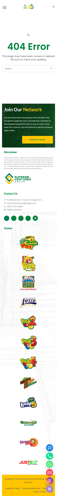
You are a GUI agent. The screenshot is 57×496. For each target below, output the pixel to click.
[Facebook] (6, 218)
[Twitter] (13, 218)
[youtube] (35, 218)
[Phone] (49, 456)
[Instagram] (28, 218)
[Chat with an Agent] (49, 447)
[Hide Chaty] (49, 489)
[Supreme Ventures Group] (28, 6)
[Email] (49, 472)
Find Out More (37, 139)
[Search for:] (28, 68)
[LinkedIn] (21, 218)
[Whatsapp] (49, 464)
